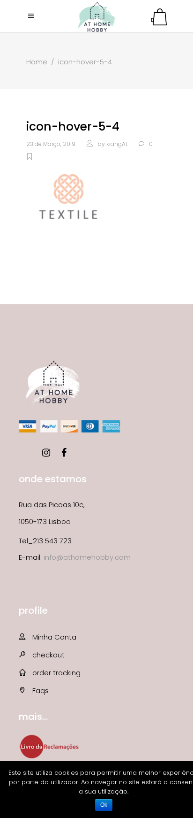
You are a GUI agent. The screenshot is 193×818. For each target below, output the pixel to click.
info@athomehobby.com (87, 557)
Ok (103, 805)
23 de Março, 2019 (50, 144)
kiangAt (116, 144)
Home (36, 62)
